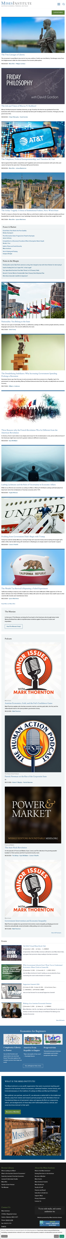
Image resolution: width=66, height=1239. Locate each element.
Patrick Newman (28, 782)
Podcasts (8, 639)
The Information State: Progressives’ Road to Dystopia (18, 236)
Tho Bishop (15, 855)
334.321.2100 (9, 1220)
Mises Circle (51, 970)
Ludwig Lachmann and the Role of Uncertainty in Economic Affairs (28, 484)
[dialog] (33, 1234)
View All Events (60, 1020)
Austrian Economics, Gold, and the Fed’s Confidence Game (28, 703)
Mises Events (38, 1179)
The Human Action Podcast (12, 774)
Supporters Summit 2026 (31, 984)
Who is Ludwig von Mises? (8, 1170)
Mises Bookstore (39, 1184)
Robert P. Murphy (17, 782)
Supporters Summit (38, 989)
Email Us (3, 1226)
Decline (56, 1236)
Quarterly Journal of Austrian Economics (12, 1176)
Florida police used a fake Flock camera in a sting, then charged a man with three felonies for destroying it (32, 265)
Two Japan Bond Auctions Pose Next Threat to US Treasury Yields (21, 270)
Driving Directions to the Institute (44, 1173)
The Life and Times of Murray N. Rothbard (18, 106)
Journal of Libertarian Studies (9, 1179)
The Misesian (4, 1187)
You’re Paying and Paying (10, 251)
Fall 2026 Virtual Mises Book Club (34, 946)
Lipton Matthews (21, 219)
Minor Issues (8, 700)
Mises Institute (7, 248)
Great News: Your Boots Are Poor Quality (14, 230)
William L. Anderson (14, 386)
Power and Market (9, 845)
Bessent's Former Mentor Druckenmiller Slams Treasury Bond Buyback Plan (23, 273)
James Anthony (7, 238)
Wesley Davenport (8, 233)
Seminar (46, 949)
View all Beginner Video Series (33, 1066)
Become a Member (13, 1112)
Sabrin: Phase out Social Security (12, 246)
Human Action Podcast (8, 1184)
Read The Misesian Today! (14, 626)
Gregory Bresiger (7, 253)
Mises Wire (12, 63)
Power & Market (9, 227)
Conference (28, 989)
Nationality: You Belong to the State (15, 321)
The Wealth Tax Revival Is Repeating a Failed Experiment (24, 588)
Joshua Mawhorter (21, 168)
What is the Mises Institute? (42, 1170)
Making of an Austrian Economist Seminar (37, 1003)
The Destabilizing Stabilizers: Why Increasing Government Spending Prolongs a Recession (29, 375)
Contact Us (38, 1201)
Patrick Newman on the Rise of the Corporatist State (26, 776)
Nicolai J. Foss (6, 243)
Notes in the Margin (11, 261)
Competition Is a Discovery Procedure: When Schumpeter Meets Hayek (23, 241)
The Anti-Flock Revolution (16, 847)
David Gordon (24, 117)
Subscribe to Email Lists (41, 1193)
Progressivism (50, 1047)
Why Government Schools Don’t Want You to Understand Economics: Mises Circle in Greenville (42, 966)
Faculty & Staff (39, 1187)
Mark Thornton (16, 711)
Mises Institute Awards (41, 1182)
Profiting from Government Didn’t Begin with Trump (23, 536)
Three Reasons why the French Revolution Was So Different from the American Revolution (29, 431)
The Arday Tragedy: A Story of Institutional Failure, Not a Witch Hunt (29, 210)
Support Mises (58, 12)
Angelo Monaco (13, 492)
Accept (62, 1236)
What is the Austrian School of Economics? (13, 1173)
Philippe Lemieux (20, 63)
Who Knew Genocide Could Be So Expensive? (15, 276)
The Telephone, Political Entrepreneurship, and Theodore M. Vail (28, 159)
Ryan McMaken (13, 440)
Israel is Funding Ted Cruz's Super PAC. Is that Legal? (17, 267)
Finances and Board (40, 1190)
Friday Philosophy (14, 117)
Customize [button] (4, 1236)
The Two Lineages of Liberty (13, 54)
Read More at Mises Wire (8, 604)
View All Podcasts (56, 933)
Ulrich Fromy (12, 329)
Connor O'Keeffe (13, 544)
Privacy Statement (40, 1198)
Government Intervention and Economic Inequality (25, 920)
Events (4, 941)
